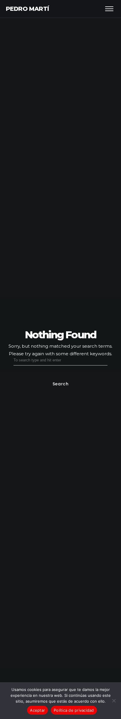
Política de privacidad (74, 710)
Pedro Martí (27, 8)
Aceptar (37, 710)
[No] (114, 701)
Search (60, 384)
